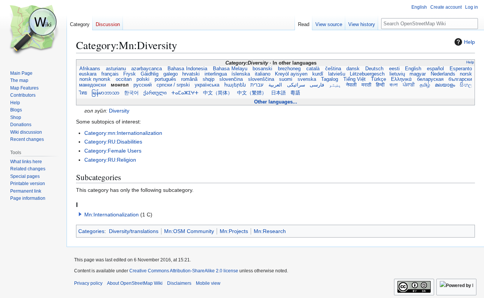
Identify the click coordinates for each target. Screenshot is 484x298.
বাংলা (393, 85)
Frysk (129, 74)
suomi (286, 79)
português (165, 79)
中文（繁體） (252, 93)
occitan (123, 79)
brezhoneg (289, 68)
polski (143, 79)
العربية (275, 85)
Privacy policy (88, 283)
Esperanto (460, 68)
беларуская (430, 79)
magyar (417, 74)
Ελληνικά (401, 79)
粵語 (295, 93)
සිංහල (465, 85)
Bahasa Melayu (230, 68)
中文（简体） (218, 93)
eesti (394, 68)
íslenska (240, 74)
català (312, 68)
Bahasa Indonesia (187, 68)
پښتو (335, 85)
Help (469, 42)
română (189, 79)
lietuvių (397, 74)
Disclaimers (179, 283)
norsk (465, 74)
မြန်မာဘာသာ (105, 93)
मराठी (366, 85)
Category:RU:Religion (110, 160)
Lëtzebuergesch (367, 74)
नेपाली (351, 85)
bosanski (263, 68)
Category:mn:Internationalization (123, 133)
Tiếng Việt (354, 79)
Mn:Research (270, 231)
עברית (257, 85)
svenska (307, 79)
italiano (262, 74)
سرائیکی (296, 85)
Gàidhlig (149, 74)
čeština (333, 68)
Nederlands (443, 74)
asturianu (116, 68)
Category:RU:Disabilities (113, 142)
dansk (352, 68)
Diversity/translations (133, 231)
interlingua (215, 74)
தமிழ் (424, 85)
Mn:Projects (234, 231)
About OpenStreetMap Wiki (135, 283)
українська (207, 85)
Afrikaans (90, 68)
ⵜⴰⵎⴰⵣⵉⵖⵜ (185, 93)
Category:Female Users (112, 151)
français (110, 74)
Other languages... (275, 102)
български (460, 79)
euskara (88, 74)
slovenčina (231, 79)
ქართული (155, 93)
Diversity (119, 111)
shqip (208, 79)
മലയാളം (444, 85)
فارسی (317, 85)
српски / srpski (173, 85)
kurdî (318, 74)
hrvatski (191, 74)
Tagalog (330, 79)
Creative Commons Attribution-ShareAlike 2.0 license (183, 270)
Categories (91, 231)
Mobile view (208, 283)
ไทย (83, 93)
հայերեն (234, 85)
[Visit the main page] (33, 30)
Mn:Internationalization (111, 215)
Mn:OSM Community (189, 231)
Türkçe (378, 79)
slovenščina (261, 79)
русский (142, 85)
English (413, 68)
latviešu (336, 74)
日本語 (278, 93)
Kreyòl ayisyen (291, 74)
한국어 (131, 93)
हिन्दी (380, 85)
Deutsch (374, 68)
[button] (80, 214)
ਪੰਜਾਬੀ (408, 85)
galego (170, 74)
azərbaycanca (147, 68)
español (435, 68)
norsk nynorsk (95, 79)
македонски (92, 85)
